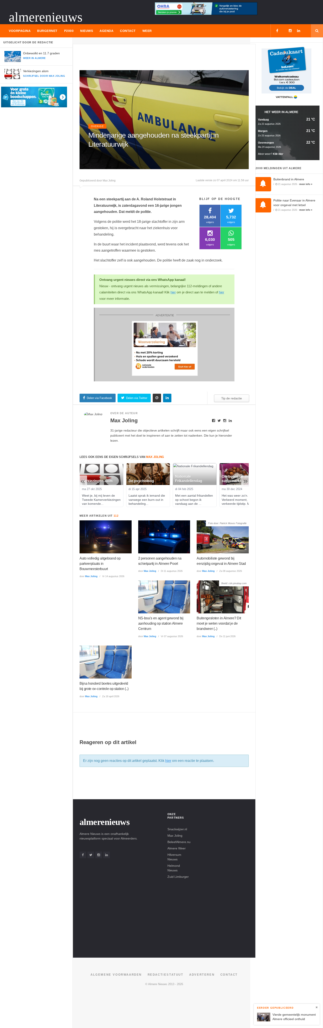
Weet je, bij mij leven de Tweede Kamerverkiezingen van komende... (102, 499)
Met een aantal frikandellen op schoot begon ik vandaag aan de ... (194, 499)
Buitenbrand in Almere (288, 179)
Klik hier (278, 153)
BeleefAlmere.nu (179, 842)
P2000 (69, 31)
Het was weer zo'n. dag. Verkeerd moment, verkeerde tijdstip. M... (239, 499)
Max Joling (91, 576)
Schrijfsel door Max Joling (44, 76)
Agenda (106, 31)
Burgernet (47, 31)
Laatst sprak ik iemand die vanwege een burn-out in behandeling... (147, 499)
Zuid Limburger (178, 876)
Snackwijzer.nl (177, 829)
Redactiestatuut (165, 974)
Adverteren (201, 974)
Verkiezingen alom (36, 71)
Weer (147, 31)
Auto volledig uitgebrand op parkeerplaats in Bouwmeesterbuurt (100, 563)
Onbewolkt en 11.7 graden (41, 53)
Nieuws (86, 31)
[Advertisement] (160, 59)
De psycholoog (141, 481)
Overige (97, 126)
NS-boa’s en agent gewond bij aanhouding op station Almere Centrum (160, 623)
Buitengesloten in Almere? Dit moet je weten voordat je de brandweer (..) (219, 623)
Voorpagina (20, 31)
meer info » (305, 184)
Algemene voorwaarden (116, 974)
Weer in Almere (34, 58)
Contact (128, 31)
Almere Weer (176, 848)
